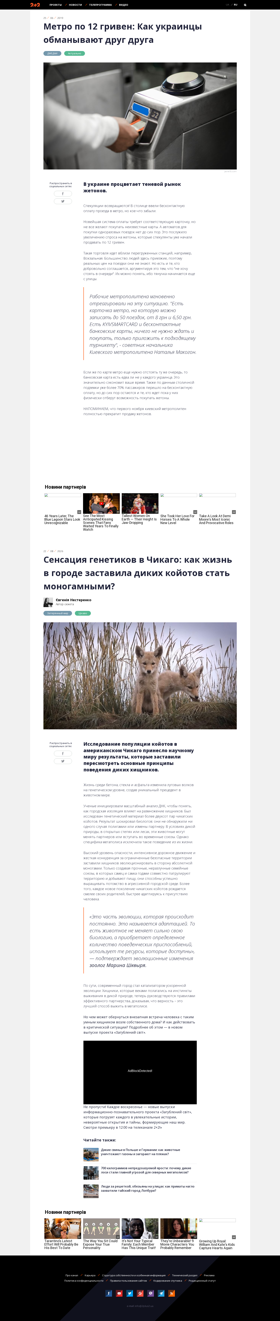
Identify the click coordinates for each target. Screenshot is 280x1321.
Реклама (209, 1275)
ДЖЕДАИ (52, 53)
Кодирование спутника (168, 1280)
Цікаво (83, 613)
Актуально (74, 53)
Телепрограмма (100, 5)
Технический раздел (184, 1275)
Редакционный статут (202, 1280)
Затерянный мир (57, 613)
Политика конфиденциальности (83, 1280)
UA (227, 5)
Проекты (56, 5)
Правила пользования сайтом (128, 1280)
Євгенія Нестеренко (73, 600)
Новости (75, 5)
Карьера (90, 1275)
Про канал (72, 1275)
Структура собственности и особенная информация (134, 1275)
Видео (123, 5)
